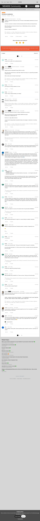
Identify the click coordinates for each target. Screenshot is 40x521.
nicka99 (6, 307)
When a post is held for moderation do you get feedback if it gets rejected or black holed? (18, 341)
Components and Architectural (7, 364)
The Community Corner (9, 9)
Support (8, 2)
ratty (5, 327)
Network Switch (4, 363)
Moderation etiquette (5, 350)
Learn (5, 2)
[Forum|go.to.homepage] (12, 6)
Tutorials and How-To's (5, 358)
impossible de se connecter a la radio (8, 366)
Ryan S (6, 130)
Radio (11, 2)
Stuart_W (6, 18)
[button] (1, 6)
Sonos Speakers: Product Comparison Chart (10, 360)
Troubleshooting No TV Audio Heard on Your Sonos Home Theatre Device (15, 356)
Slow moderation (5, 353)
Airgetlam (6, 224)
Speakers (3, 349)
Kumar (6, 59)
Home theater (4, 346)
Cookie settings (19, 378)
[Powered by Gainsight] (20, 376)
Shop (2, 2)
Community (3, 9)
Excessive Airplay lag (5, 347)
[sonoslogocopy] (20, 2)
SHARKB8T (7, 152)
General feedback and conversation (20, 9)
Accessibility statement (26, 378)
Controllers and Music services (7, 367)
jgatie (6, 315)
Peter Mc (6, 184)
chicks (6, 144)
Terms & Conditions (13, 378)
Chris (5, 99)
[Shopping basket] (37, 2)
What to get (4, 361)
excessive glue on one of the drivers (8, 344)
